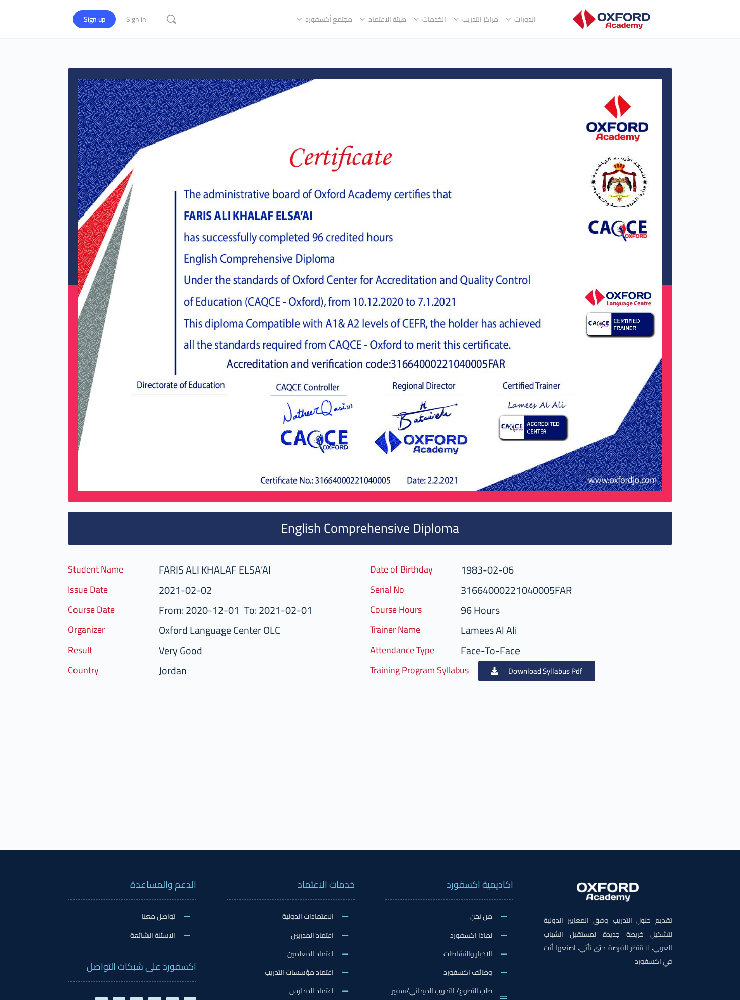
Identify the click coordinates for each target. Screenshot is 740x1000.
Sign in (136, 19)
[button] (536, 671)
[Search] (171, 19)
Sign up (94, 19)
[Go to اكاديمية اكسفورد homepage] (611, 18)
